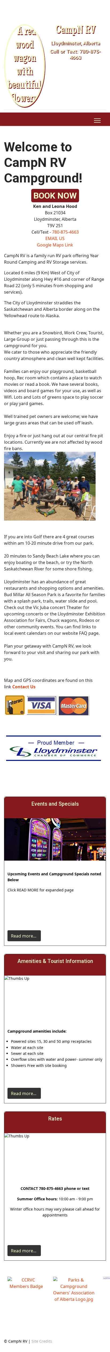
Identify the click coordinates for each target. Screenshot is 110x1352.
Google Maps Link (55, 245)
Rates (55, 1119)
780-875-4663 (65, 232)
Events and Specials (55, 804)
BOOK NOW (55, 196)
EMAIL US (55, 238)
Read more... (24, 936)
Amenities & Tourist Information (55, 961)
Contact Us (24, 687)
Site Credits (42, 1341)
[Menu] (97, 121)
